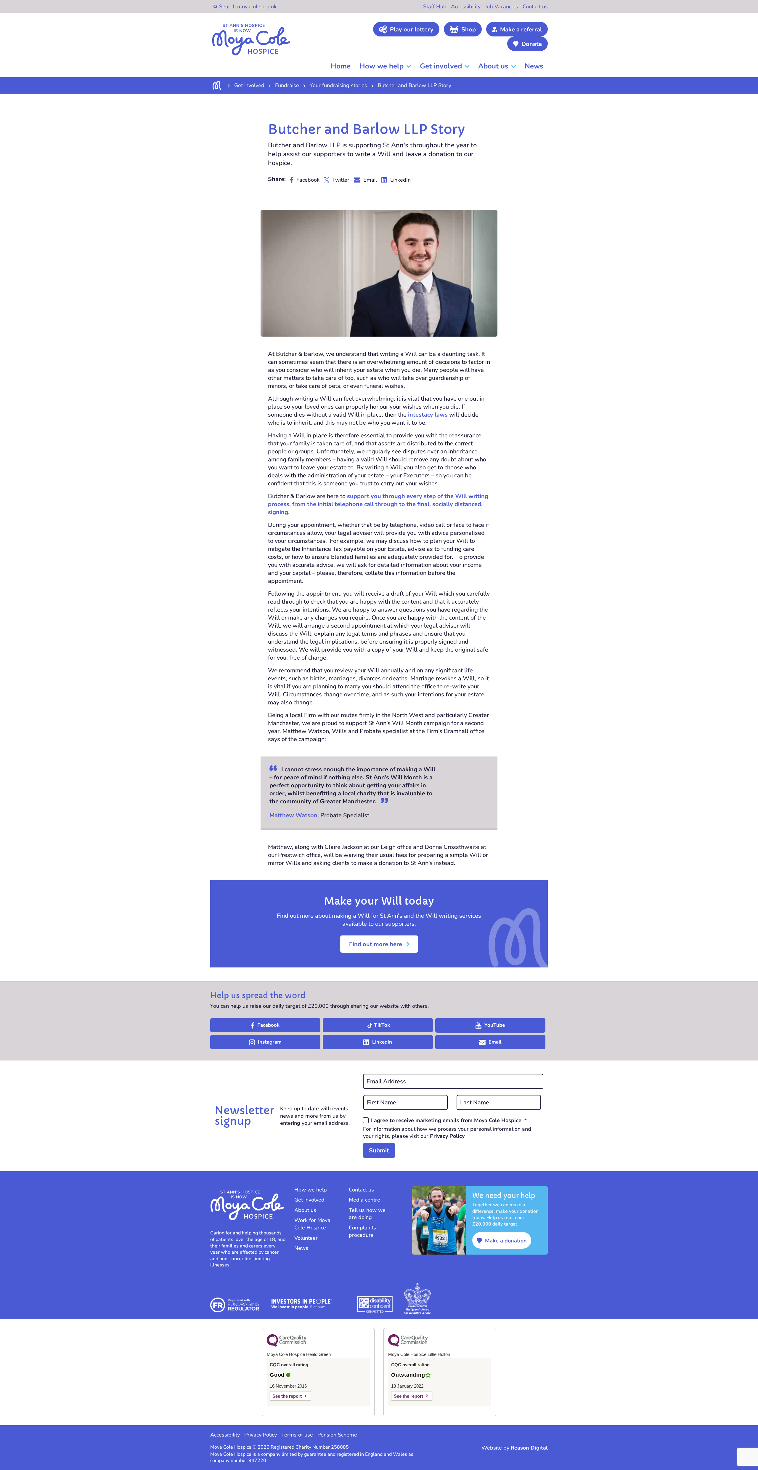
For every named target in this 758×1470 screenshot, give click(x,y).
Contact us (535, 6)
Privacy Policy (447, 1136)
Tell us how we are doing (367, 1214)
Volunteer (306, 1238)
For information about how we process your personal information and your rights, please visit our (447, 1132)
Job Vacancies (501, 6)
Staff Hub (435, 6)
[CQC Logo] (286, 1345)
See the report (287, 1396)
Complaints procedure (362, 1231)
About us (493, 66)
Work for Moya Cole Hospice (312, 1224)
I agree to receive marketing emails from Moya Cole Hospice (449, 1120)
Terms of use (297, 1434)
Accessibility (466, 6)
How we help (381, 66)
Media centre (364, 1199)
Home (341, 66)
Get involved (441, 66)
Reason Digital (529, 1447)
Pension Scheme (337, 1434)
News (534, 66)
